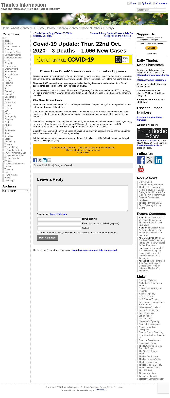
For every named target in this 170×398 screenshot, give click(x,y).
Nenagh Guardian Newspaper (147, 328)
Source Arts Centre (148, 343)
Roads (7, 133)
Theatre (8, 144)
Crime (7, 60)
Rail (6, 127)
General (8, 94)
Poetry (7, 122)
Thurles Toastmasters (14, 163)
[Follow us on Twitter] (150, 160)
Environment (10, 71)
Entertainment (11, 69)
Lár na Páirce (145, 316)
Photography (10, 116)
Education (9, 63)
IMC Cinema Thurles (149, 299)
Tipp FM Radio (146, 370)
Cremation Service (13, 57)
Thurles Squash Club (149, 367)
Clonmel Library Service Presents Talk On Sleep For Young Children (111, 34)
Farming (8, 77)
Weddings (9, 180)
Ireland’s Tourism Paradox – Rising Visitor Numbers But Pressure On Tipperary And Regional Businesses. (152, 194)
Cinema (8, 49)
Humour (8, 108)
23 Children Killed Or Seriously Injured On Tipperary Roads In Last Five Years (151, 221)
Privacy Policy (106, 387)
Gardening (9, 91)
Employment (10, 66)
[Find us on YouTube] (141, 169)
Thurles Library (11, 147)
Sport (7, 139)
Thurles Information (23, 5)
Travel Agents (11, 175)
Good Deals (10, 97)
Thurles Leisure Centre (150, 359)
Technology (9, 141)
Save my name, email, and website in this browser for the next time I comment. (79, 232)
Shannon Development (150, 340)
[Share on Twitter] (40, 160)
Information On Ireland (149, 307)
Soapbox (8, 136)
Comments (161, 3)
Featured (8, 83)
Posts (133, 3)
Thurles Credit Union (148, 356)
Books (7, 41)
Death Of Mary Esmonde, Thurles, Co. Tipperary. (151, 185)
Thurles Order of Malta (15, 153)
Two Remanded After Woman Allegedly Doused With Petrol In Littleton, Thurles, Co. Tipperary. (151, 253)
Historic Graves (146, 296)
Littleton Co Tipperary (149, 321)
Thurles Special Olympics (10, 159)
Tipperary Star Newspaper (151, 379)
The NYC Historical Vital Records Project (150, 347)
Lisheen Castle (146, 318)
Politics (8, 125)
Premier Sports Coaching (151, 332)
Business (8, 43)
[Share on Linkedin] (45, 160)
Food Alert (144, 200)
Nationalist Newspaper (149, 324)
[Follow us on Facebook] (141, 160)
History (7, 105)
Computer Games (12, 55)
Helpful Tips (10, 102)
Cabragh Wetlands (147, 280)
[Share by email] (49, 160)
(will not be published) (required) (100, 223)
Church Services (12, 46)
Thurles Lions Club (13, 150)
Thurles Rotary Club (13, 155)
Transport (9, 169)
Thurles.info (150, 38)
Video (7, 177)
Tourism (8, 166)
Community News (12, 52)
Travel (7, 172)
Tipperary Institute (147, 373)
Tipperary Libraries (148, 376)
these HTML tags (58, 214)
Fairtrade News (11, 74)
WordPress (78, 390)
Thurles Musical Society (150, 365)
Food (6, 88)
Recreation (9, 130)
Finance (8, 85)
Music (7, 113)
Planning (8, 119)
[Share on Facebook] (35, 160)
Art (5, 38)
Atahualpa (89, 390)
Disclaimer (119, 387)
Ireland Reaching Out (149, 310)
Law (6, 111)
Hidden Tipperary (147, 293)
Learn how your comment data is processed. (94, 250)
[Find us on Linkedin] (158, 160)
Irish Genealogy (146, 313)
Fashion (8, 80)
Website (86, 228)
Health (7, 99)
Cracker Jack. (145, 182)
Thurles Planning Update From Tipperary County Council (150, 205)
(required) (90, 219)
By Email (146, 3)
